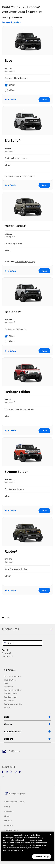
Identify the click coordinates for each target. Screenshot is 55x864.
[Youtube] (11, 772)
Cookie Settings (42, 857)
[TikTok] (3, 777)
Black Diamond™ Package (25, 176)
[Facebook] (3, 772)
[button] (27, 716)
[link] (7, 806)
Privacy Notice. (17, 850)
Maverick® (7, 656)
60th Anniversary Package (25, 262)
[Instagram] (16, 772)
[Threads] (20, 772)
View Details (10, 99)
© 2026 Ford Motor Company (14, 802)
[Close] (50, 837)
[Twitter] (7, 772)
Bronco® (6, 653)
